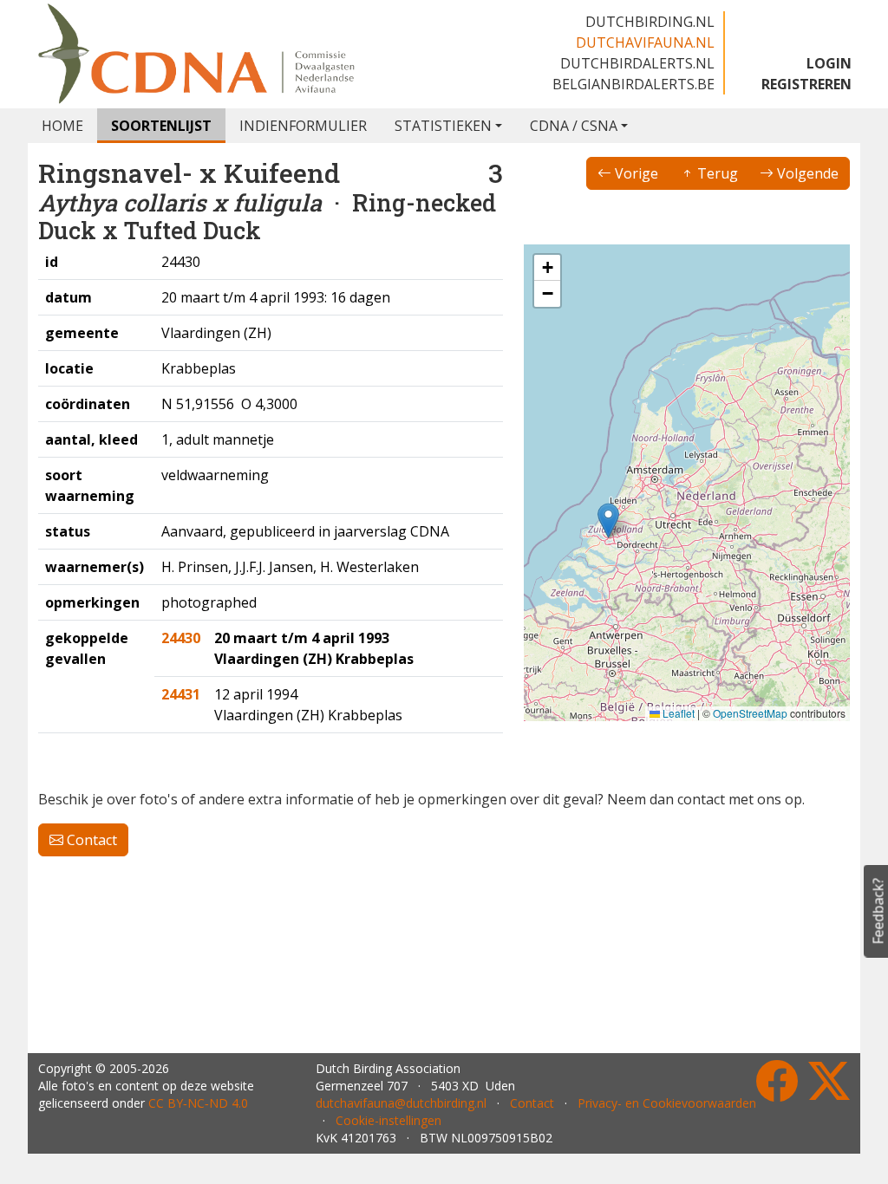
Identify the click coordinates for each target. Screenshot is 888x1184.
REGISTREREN (806, 84)
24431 (180, 694)
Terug (716, 173)
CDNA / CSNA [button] (573, 125)
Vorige (634, 173)
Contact (90, 839)
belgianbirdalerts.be (633, 84)
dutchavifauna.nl (645, 42)
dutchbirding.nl (650, 21)
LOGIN (829, 63)
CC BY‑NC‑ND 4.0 (198, 1103)
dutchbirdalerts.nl (637, 63)
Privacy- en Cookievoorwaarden (667, 1103)
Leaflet (677, 713)
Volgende (806, 173)
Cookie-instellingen (388, 1120)
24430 (180, 637)
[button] (608, 520)
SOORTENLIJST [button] (161, 125)
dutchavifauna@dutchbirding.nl (401, 1103)
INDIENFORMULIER (303, 125)
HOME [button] (62, 125)
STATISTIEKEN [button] (443, 125)
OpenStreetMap (750, 713)
